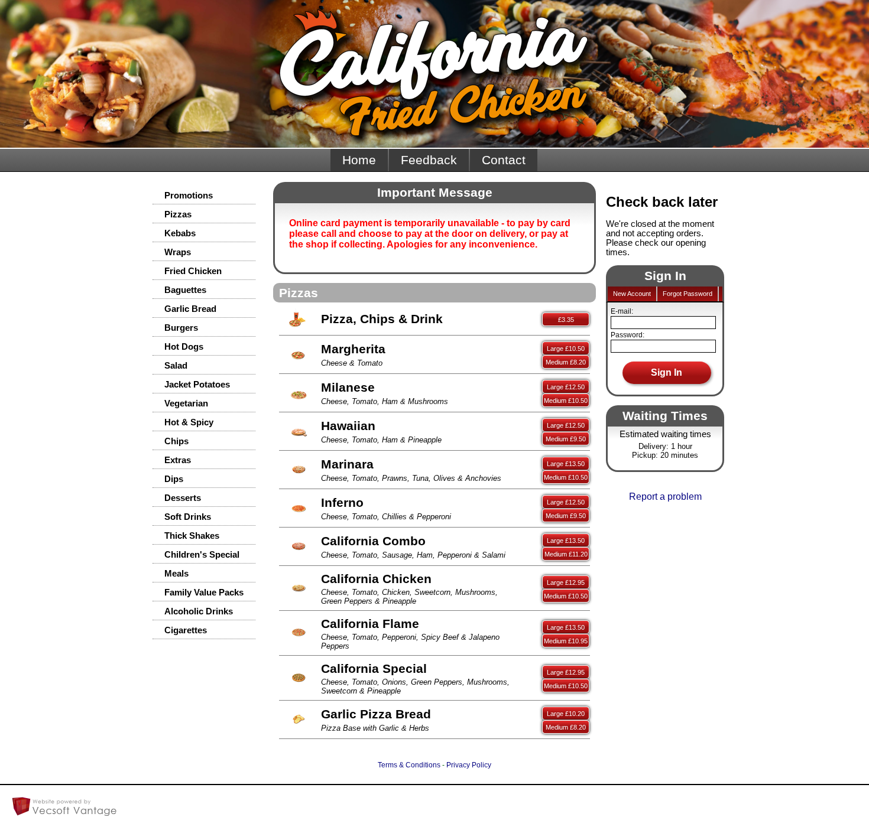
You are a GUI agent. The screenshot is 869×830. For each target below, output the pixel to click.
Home (359, 160)
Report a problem (665, 497)
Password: (627, 335)
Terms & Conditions (409, 765)
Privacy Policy (468, 765)
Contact (504, 160)
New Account (632, 293)
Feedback (429, 160)
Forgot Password (687, 293)
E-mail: (622, 311)
